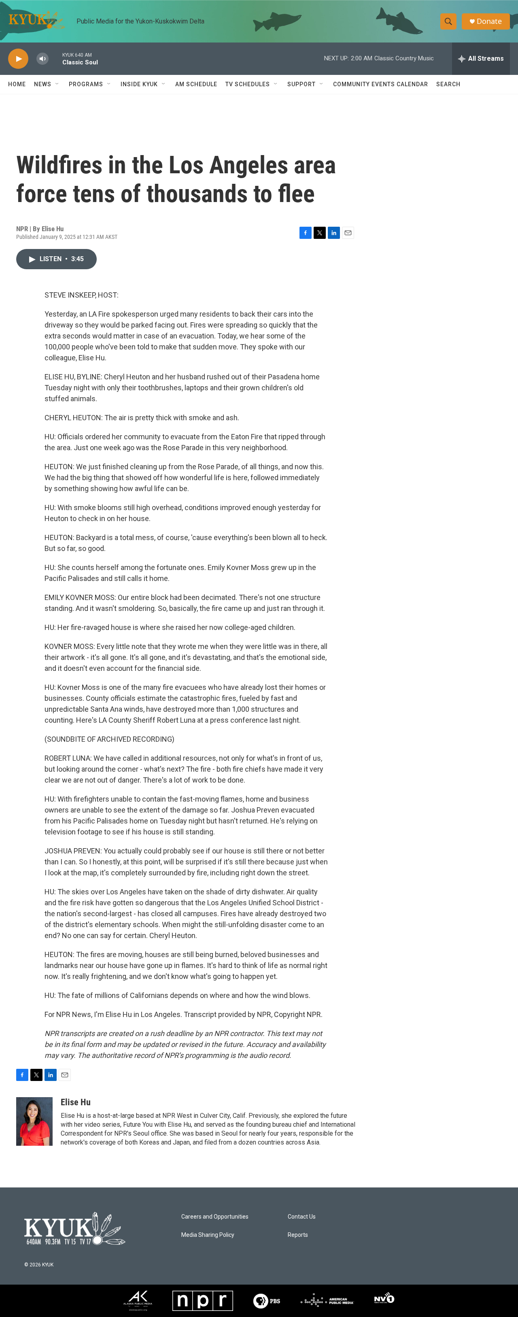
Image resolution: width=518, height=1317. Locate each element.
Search (448, 84)
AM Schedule (196, 84)
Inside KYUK (139, 84)
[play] (18, 59)
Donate (489, 21)
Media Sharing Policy (207, 1235)
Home (17, 84)
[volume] (42, 59)
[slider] (55, 58)
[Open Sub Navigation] (57, 84)
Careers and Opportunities (214, 1217)
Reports (298, 1235)
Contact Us (302, 1217)
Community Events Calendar (380, 84)
